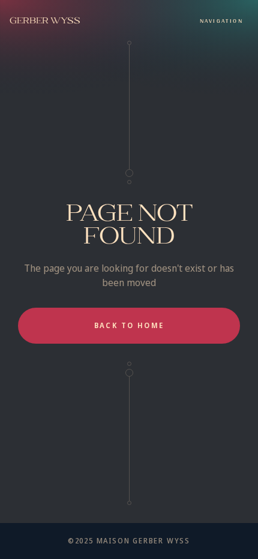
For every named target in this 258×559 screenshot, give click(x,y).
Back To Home (129, 325)
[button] (221, 20)
